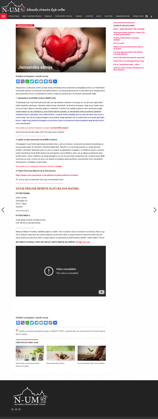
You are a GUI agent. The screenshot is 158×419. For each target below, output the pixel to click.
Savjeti (98, 16)
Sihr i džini (108, 16)
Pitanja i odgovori (140, 16)
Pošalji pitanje (14, 16)
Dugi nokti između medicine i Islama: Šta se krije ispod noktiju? (129, 33)
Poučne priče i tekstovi (63, 16)
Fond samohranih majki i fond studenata (91, 363)
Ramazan (48, 16)
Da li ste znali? (119, 43)
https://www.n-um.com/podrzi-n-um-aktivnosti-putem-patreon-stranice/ (47, 175)
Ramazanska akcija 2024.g (55, 363)
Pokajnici (78, 16)
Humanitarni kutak (123, 16)
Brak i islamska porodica (32, 16)
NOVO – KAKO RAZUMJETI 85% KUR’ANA (128, 29)
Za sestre (89, 16)
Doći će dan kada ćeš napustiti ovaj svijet (128, 57)
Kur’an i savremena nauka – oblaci (126, 64)
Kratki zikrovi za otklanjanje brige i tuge (128, 61)
